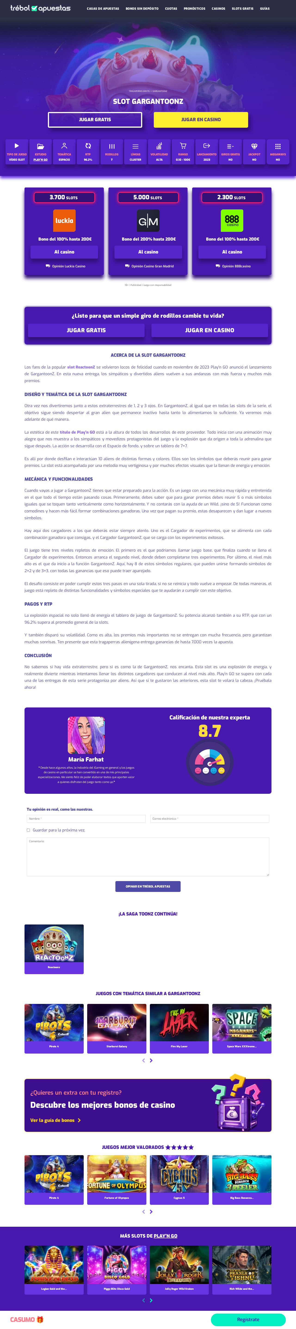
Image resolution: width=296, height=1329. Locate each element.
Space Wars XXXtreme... (242, 1046)
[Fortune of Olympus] (116, 1174)
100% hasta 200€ (74, 239)
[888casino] (232, 220)
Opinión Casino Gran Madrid (153, 266)
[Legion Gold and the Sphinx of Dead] (54, 1265)
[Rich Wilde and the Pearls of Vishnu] (241, 1265)
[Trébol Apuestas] (40, 9)
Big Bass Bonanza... (242, 1198)
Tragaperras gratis (139, 91)
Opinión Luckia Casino (68, 266)
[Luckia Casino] (64, 220)
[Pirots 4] (54, 1023)
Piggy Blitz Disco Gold (117, 1289)
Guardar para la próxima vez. (59, 830)
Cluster (135, 160)
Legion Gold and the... (54, 1289)
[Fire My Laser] (179, 1023)
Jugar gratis (95, 120)
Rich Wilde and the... (242, 1289)
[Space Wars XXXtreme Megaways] (241, 1023)
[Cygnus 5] (179, 1174)
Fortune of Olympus (117, 1198)
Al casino (64, 252)
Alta (159, 160)
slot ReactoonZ (81, 367)
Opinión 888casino (236, 266)
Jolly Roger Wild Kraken (179, 1289)
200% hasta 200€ (158, 239)
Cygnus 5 (179, 1198)
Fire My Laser (179, 1046)
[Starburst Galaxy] (116, 1023)
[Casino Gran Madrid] (148, 220)
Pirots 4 (54, 1046)
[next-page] (151, 1061)
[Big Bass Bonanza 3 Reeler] (241, 1174)
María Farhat (86, 759)
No (254, 160)
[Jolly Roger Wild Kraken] (179, 1265)
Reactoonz (54, 967)
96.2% (88, 160)
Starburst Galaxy (117, 1046)
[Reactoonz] (54, 943)
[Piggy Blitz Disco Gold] (116, 1265)
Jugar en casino (201, 120)
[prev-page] (143, 1061)
